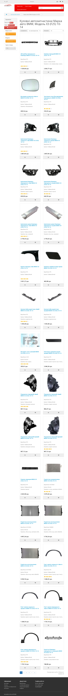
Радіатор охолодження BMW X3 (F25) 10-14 (28, 522)
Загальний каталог (21, 9)
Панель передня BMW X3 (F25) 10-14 (29, 480)
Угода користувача (24, 686)
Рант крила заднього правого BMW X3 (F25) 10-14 (30, 607)
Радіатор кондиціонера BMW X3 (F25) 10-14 (52, 480)
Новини (22, 688)
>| (34, 672)
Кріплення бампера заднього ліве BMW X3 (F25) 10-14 (30, 140)
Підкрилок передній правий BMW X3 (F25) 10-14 (30, 437)
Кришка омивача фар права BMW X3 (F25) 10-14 (53, 267)
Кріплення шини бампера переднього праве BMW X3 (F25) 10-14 (52, 225)
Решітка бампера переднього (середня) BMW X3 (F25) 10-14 (53, 651)
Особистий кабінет (24, 685)
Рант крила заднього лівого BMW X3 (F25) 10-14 (53, 565)
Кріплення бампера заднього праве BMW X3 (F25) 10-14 (52, 140)
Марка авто (20, 6)
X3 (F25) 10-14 (12, 25)
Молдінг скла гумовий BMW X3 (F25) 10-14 (30, 352)
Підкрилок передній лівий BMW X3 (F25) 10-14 (29, 395)
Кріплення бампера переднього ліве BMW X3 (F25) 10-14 (29, 183)
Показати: (46, 30)
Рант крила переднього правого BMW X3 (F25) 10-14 (30, 650)
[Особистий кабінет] (58, 1)
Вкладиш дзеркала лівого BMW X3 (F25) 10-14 (29, 97)
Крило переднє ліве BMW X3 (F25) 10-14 (30, 267)
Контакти (6, 688)
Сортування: (24, 30)
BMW (12, 22)
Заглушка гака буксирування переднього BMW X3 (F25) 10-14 (53, 98)
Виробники (23, 683)
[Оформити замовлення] (62, 1)
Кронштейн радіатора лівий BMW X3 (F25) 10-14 (30, 309)
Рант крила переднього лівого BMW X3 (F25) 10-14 (52, 607)
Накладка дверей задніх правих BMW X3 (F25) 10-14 (52, 352)
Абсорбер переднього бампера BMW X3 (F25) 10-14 (30, 54)
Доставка (6, 683)
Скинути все (11, 27)
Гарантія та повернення (10, 686)
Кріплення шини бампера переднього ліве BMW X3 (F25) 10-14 (29, 225)
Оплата (6, 685)
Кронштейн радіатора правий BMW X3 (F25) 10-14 (52, 309)
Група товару (28, 6)
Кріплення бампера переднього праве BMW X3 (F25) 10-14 (52, 183)
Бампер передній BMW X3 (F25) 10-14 (52, 54)
